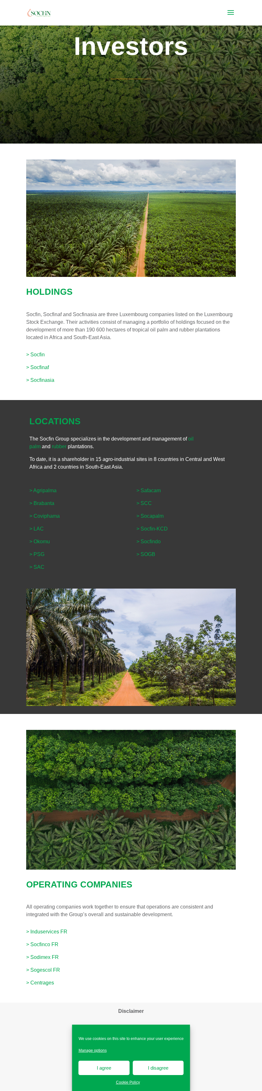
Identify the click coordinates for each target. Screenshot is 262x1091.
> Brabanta (41, 503)
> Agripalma (43, 490)
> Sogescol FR (43, 970)
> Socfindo (148, 541)
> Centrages (40, 982)
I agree (104, 1068)
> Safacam (148, 490)
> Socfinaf (37, 367)
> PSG (36, 554)
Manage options (93, 1050)
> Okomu (39, 541)
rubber (59, 446)
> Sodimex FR (42, 957)
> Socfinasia (40, 380)
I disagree (158, 1068)
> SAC (36, 567)
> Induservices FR (46, 931)
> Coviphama (44, 516)
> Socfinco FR (42, 944)
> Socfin (35, 354)
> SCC (144, 503)
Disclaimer (131, 1011)
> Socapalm (150, 516)
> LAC (36, 528)
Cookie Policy (128, 1082)
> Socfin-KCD (152, 528)
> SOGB (145, 554)
